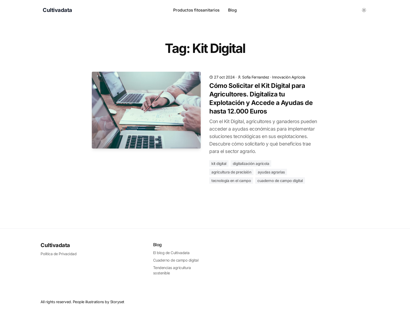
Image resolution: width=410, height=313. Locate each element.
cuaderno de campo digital (280, 180)
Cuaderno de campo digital (176, 260)
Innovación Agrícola (288, 77)
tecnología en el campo (231, 180)
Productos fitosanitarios (196, 10)
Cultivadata (55, 245)
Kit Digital (218, 163)
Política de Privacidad (58, 254)
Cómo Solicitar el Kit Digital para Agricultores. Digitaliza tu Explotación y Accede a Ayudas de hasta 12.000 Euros (261, 98)
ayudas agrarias (271, 172)
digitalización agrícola (251, 163)
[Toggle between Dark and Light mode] (364, 10)
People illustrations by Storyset (98, 302)
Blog (232, 10)
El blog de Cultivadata (171, 252)
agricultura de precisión (231, 172)
